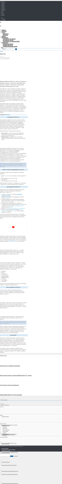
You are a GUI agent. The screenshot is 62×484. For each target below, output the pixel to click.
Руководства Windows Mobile (10, 46)
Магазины (5, 35)
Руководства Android (8, 43)
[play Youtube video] (13, 227)
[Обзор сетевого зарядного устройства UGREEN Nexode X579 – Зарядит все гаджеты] (6, 373)
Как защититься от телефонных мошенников (10, 366)
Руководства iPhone (8, 45)
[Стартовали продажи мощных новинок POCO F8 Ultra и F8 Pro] (8, 482)
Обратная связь (4, 448)
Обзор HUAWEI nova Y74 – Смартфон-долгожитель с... (9, 434)
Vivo (2, 11)
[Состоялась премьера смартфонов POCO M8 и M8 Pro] (8, 464)
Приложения (4, 37)
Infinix (2, 14)
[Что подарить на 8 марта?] (8, 415)
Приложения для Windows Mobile (11, 41)
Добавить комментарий (5, 57)
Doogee (3, 10)
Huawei (3, 5)
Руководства (4, 42)
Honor (2, 13)
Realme (3, 6)
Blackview (3, 9)
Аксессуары (6, 33)
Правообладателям (5, 451)
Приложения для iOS (8, 40)
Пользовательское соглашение (8, 449)
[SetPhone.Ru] (5, 27)
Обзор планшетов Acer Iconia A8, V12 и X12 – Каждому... (9, 424)
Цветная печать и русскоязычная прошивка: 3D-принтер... (9, 474)
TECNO (3, 15)
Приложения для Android (9, 38)
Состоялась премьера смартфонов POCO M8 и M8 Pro (9, 465)
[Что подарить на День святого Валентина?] (6, 383)
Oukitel (2, 8)
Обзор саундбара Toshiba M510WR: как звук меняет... (9, 447)
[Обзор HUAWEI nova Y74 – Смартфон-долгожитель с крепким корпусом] (8, 432)
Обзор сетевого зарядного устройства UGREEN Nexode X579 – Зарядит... (16, 375)
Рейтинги (3, 31)
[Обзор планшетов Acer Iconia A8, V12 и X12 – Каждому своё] (8, 423)
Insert (11, 456)
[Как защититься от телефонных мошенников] (6, 364)
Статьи (3, 32)
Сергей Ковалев (6, 58)
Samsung (3, 2)
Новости (3, 29)
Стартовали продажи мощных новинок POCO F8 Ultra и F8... (9, 483)
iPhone (2, 1)
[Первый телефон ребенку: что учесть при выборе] (6, 393)
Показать (8, 114)
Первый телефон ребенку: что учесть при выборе (11, 395)
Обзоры (3, 36)
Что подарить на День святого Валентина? (9, 385)
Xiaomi (2, 4)
